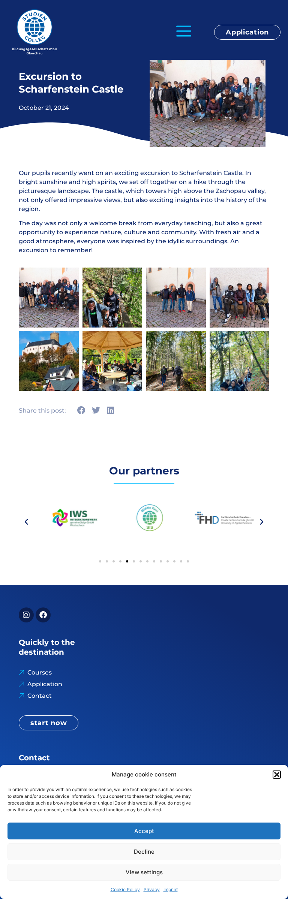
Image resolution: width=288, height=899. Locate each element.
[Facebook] (43, 614)
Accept (144, 831)
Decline (144, 851)
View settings (144, 872)
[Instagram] (26, 614)
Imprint (171, 889)
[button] (276, 774)
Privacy (152, 889)
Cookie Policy (125, 889)
